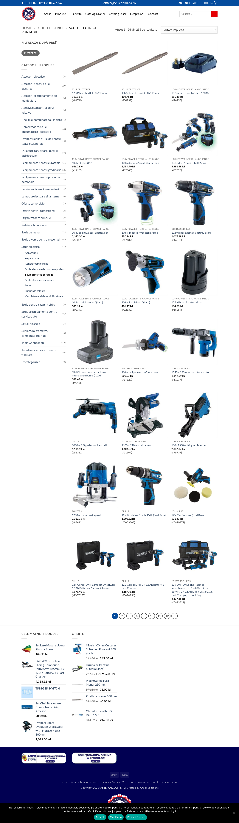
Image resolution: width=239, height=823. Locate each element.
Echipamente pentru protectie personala (40, 179)
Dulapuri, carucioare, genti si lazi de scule (39, 153)
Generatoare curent (36, 263)
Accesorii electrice (33, 76)
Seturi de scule (30, 323)
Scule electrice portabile (39, 274)
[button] (188, 3)
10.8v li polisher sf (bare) (136, 302)
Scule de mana (30, 232)
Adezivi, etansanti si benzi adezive (37, 110)
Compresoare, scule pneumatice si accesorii (36, 129)
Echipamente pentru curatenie (40, 162)
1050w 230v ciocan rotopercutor (190, 372)
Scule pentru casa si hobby (38, 304)
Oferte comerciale (32, 203)
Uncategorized (30, 362)
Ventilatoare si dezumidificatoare (44, 296)
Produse (60, 13)
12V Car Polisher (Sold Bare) (187, 515)
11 (159, 616)
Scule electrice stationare (39, 280)
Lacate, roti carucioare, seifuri (40, 189)
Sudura (29, 285)
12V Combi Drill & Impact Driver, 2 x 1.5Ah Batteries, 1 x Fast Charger (93, 586)
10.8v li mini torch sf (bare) (87, 302)
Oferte (77, 13)
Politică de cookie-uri (162, 782)
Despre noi (137, 13)
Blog (65, 782)
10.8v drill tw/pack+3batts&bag (90, 232)
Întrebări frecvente (84, 782)
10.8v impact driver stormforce (140, 232)
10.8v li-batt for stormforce (187, 302)
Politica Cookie (136, 817)
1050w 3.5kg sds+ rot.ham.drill (90, 445)
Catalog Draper (95, 13)
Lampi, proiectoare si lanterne (40, 196)
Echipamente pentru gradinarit (41, 170)
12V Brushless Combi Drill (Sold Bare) (144, 515)
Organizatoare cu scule (36, 217)
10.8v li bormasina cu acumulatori (191, 232)
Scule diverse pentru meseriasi (40, 239)
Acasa (47, 13)
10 (151, 616)
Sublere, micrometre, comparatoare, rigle (34, 333)
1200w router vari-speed (86, 515)
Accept (100, 817)
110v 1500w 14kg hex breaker (188, 445)
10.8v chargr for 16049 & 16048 (190, 93)
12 (167, 616)
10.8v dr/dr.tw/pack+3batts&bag (140, 162)
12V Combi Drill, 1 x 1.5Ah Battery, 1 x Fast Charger (144, 586)
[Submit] (214, 14)
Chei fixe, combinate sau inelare (41, 119)
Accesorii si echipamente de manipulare (39, 98)
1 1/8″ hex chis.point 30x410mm (140, 93)
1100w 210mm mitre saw (136, 445)
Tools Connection (32, 342)
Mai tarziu (116, 817)
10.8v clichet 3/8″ (82, 162)
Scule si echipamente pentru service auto (39, 314)
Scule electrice (50, 28)
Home (26, 28)
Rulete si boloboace (33, 225)
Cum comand (136, 782)
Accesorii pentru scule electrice (35, 86)
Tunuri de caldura (35, 290)
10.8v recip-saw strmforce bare (140, 372)
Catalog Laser (117, 13)
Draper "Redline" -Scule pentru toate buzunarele (41, 141)
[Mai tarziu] (234, 814)
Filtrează (30, 53)
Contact (153, 13)
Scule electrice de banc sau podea (44, 269)
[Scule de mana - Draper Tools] (28, 14)
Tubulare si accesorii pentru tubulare (39, 352)
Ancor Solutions (149, 787)
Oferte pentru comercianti (38, 210)
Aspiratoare (32, 258)
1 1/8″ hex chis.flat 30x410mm (89, 93)
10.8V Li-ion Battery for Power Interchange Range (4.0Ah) (90, 373)
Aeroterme (31, 252)
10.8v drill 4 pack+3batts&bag (188, 162)
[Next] (174, 616)
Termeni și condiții (113, 782)
